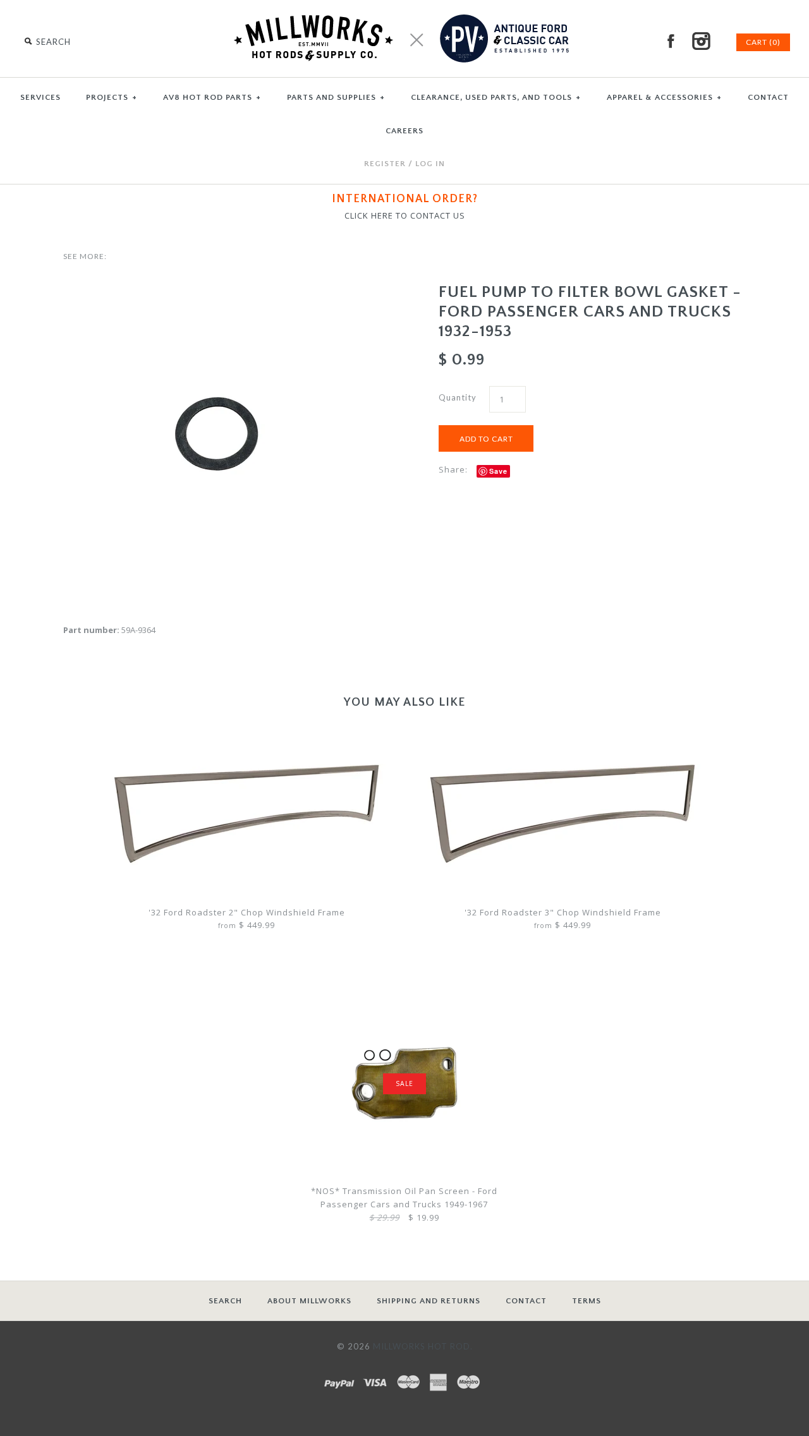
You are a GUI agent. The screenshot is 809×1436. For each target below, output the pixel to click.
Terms (586, 1300)
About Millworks (309, 1300)
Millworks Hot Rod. (423, 1346)
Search (225, 1300)
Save (498, 471)
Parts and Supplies (336, 97)
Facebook (670, 41)
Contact (526, 1300)
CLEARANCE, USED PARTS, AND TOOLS (496, 97)
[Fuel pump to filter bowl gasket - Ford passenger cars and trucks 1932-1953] (217, 288)
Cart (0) (763, 42)
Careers (404, 130)
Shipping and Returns (428, 1300)
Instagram (701, 41)
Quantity (458, 397)
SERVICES (40, 97)
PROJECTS (111, 97)
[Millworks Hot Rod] (405, 6)
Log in (430, 163)
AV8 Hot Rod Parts (212, 97)
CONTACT (768, 97)
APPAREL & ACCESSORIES (664, 97)
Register (385, 163)
